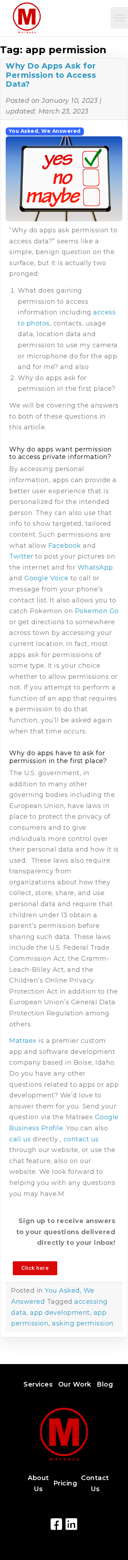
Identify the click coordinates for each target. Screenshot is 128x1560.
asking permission (83, 1323)
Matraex (23, 1041)
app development (60, 1313)
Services (38, 1384)
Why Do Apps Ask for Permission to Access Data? (51, 75)
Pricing (65, 1483)
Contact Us (95, 1483)
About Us (38, 1483)
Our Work (74, 1384)
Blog (105, 1384)
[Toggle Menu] (120, 17)
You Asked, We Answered (45, 131)
